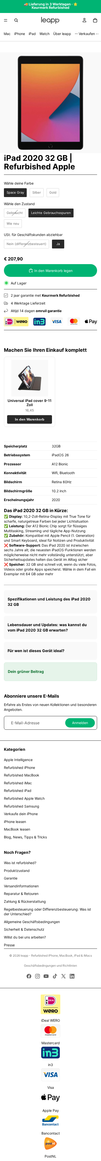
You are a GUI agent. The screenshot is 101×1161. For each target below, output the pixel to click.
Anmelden (80, 723)
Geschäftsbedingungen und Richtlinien (50, 965)
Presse (9, 945)
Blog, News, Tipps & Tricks (25, 837)
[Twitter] (63, 976)
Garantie (10, 878)
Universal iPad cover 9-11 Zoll (29, 403)
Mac (7, 34)
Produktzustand (17, 870)
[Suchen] (16, 20)
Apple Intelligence (18, 760)
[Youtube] (46, 976)
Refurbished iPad (17, 790)
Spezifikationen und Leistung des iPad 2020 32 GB (49, 602)
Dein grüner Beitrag (26, 671)
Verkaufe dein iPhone (21, 814)
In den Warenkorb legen (53, 271)
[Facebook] (29, 976)
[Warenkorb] (95, 20)
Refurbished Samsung (21, 806)
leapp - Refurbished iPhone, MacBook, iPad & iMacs (56, 955)
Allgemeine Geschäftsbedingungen (32, 922)
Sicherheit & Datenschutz (24, 929)
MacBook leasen (17, 829)
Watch (44, 34)
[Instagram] (37, 976)
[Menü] (5, 20)
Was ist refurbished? (20, 863)
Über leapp (62, 34)
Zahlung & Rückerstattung (25, 901)
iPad (32, 34)
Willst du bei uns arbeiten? (25, 937)
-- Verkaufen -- (87, 34)
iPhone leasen (15, 822)
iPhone (19, 34)
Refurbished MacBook (21, 775)
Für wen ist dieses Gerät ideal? (36, 650)
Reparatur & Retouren (21, 893)
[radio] (15, 192)
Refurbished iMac (18, 783)
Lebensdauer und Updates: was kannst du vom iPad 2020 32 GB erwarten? (47, 627)
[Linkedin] (72, 976)
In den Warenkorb (29, 419)
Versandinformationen (21, 886)
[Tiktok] (55, 976)
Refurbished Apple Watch (24, 798)
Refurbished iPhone (19, 767)
